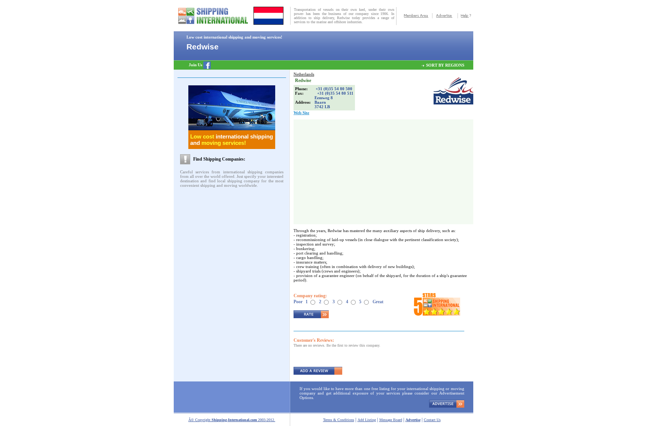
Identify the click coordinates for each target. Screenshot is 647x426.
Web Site (301, 112)
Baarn (320, 102)
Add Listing (367, 420)
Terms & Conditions (338, 420)
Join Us (196, 65)
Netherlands (304, 74)
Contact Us (432, 420)
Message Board (390, 420)
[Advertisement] (224, 208)
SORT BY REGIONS (445, 65)
